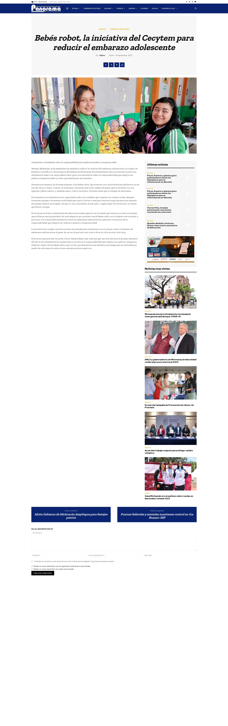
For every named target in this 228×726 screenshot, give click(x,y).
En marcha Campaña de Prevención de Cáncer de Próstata (169, 406)
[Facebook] (186, 1)
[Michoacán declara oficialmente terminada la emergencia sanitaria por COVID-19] (171, 292)
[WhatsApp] (122, 64)
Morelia (147, 447)
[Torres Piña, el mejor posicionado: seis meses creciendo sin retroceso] (187, 209)
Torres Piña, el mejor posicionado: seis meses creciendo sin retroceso (159, 209)
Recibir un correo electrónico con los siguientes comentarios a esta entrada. (62, 566)
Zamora (148, 402)
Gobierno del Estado (119, 29)
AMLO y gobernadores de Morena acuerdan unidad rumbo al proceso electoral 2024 (170, 360)
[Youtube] (195, 1)
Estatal (102, 29)
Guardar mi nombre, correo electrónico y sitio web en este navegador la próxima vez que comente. (74, 561)
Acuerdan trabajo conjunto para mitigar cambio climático (169, 451)
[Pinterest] (116, 64)
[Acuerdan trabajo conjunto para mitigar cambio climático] (171, 428)
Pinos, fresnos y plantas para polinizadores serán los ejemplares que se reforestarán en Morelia (162, 178)
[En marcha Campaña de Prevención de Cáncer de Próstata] (171, 383)
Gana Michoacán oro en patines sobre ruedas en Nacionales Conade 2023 (169, 497)
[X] (192, 1)
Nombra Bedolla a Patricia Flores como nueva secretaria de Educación (162, 225)
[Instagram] (189, 1)
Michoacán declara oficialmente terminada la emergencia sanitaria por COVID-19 (168, 315)
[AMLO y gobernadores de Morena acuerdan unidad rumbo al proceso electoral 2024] (171, 337)
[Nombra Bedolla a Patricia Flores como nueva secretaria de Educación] (187, 224)
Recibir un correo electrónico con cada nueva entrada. (54, 569)
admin (102, 55)
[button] (196, 8)
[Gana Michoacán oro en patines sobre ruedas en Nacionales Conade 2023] (171, 473)
